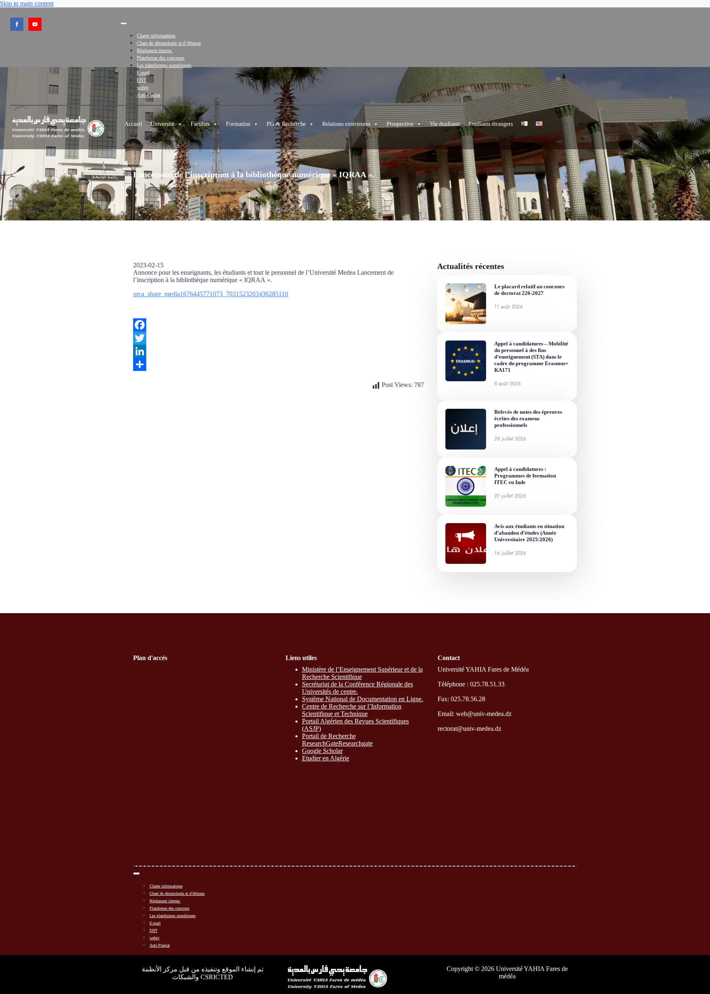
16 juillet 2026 (510, 553)
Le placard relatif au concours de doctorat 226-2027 (529, 289)
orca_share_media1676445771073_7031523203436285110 (210, 293)
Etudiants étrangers (490, 124)
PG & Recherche (286, 124)
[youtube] (34, 24)
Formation (238, 124)
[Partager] (278, 364)
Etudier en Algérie (325, 758)
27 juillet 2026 (510, 496)
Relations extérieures (346, 124)
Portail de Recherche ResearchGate (329, 739)
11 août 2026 (508, 306)
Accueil (133, 124)
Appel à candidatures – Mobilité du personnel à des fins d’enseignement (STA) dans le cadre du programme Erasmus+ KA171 (531, 357)
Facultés (200, 124)
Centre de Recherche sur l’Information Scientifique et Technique (351, 710)
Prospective (400, 124)
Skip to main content (26, 3)
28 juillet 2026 (510, 439)
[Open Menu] (123, 23)
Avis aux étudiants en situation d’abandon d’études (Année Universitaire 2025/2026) (529, 532)
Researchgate (355, 743)
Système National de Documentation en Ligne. (362, 698)
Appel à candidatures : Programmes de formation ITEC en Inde (525, 475)
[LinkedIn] (278, 351)
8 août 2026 (507, 383)
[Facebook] (278, 324)
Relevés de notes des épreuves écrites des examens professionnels (528, 418)
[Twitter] (278, 338)
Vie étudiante (445, 124)
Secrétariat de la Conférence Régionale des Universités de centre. (357, 688)
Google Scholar (322, 750)
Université (162, 124)
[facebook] (16, 24)
